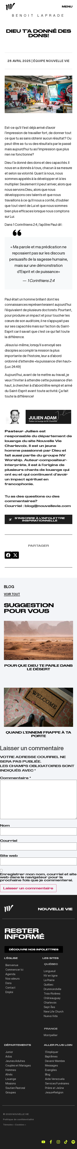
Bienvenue (11, 965)
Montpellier (51, 1035)
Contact (10, 987)
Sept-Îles (49, 1007)
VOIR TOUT (12, 594)
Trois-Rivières (52, 993)
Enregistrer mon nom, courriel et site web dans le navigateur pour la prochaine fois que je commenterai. (38, 877)
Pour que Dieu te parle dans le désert (38, 667)
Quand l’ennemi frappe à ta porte (38, 734)
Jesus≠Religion (54, 1092)
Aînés (8, 1074)
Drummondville (52, 989)
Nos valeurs (12, 978)
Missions (10, 1083)
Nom (5, 825)
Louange (10, 1079)
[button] (8, 555)
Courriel (8, 840)
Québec (48, 984)
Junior (9, 1052)
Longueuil (50, 971)
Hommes (10, 1070)
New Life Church (54, 1011)
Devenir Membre (55, 1061)
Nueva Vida (51, 1016)
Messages (51, 1065)
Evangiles (51, 1070)
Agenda (10, 974)
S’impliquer (51, 1052)
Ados (8, 1056)
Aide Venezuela (54, 1079)
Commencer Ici (14, 969)
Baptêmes (51, 1056)
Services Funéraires (57, 1083)
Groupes (10, 1092)
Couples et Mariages (18, 1065)
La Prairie (49, 980)
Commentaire (15, 777)
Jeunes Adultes (15, 1061)
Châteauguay (52, 998)
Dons (8, 983)
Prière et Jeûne (54, 1088)
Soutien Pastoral (15, 1088)
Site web (9, 855)
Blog (47, 1074)
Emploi (9, 992)
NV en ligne (51, 975)
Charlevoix (50, 1002)
